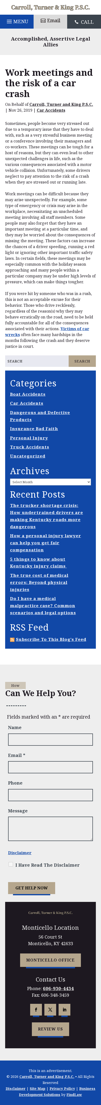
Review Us (50, 1029)
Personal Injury (29, 438)
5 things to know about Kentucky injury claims (38, 562)
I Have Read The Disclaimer (47, 865)
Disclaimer (20, 852)
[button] (16, 20)
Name (15, 727)
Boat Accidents (28, 394)
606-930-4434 (58, 988)
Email (53, 20)
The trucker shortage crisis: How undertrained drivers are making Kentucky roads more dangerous (46, 516)
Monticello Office (50, 960)
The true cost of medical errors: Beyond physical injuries (39, 582)
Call (87, 22)
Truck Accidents (29, 447)
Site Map (37, 1088)
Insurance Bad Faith (34, 428)
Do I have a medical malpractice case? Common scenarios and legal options (43, 605)
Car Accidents (51, 110)
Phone (15, 783)
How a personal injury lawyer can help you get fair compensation (45, 543)
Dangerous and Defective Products (40, 416)
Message (18, 811)
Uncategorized (27, 456)
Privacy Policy (62, 1088)
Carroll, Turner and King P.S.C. (61, 104)
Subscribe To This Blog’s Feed (51, 639)
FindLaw (74, 1094)
